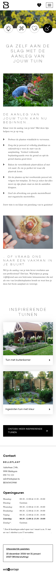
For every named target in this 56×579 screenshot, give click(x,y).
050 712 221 (8, 474)
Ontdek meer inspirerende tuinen (25, 431)
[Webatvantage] (11, 570)
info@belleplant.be (11, 478)
